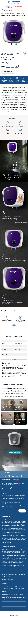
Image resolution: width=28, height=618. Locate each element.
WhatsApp (14, 488)
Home (2, 13)
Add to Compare (22, 10)
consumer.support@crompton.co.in (10, 578)
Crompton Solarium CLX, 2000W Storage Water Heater (13, 15)
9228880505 (6, 488)
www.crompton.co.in (12, 579)
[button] (14, 516)
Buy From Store (8, 71)
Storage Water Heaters (20, 13)
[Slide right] (15, 48)
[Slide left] (12, 48)
